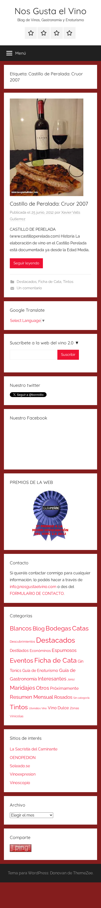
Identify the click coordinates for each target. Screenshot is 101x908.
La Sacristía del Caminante (33, 749)
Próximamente (64, 688)
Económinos (40, 651)
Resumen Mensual (31, 697)
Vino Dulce (58, 707)
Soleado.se (20, 766)
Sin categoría (81, 697)
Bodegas (58, 628)
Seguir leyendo (26, 263)
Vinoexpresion (23, 774)
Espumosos (64, 650)
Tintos (68, 281)
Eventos (21, 660)
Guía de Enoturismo (40, 670)
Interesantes (52, 679)
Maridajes (22, 688)
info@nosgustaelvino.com (33, 586)
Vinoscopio (20, 782)
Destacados (27, 281)
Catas (80, 628)
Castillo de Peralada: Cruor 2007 (49, 203)
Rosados (63, 697)
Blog (39, 628)
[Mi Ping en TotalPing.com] (20, 850)
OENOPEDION (23, 757)
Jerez (71, 679)
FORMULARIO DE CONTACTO (37, 593)
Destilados (19, 650)
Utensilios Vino (38, 708)
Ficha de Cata (49, 281)
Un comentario (29, 288)
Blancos (21, 628)
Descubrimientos (22, 641)
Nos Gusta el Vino (50, 10)
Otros (42, 688)
